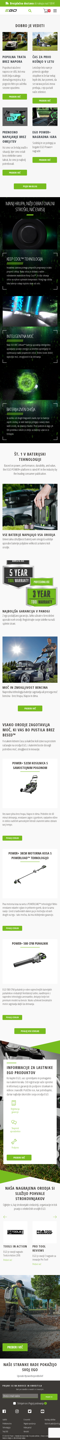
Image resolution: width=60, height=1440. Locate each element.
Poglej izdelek (12, 838)
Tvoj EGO (5, 1431)
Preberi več (14, 96)
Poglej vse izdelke (30, 1031)
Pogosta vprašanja (30, 1423)
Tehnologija (6, 1427)
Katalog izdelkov (50, 1419)
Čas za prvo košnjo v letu (43, 59)
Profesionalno (7, 1423)
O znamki (27, 1419)
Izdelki (4, 1419)
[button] (5, 1217)
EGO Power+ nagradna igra (44, 134)
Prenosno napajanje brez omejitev (14, 137)
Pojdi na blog (30, 186)
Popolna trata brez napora (14, 59)
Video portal (28, 1427)
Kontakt (26, 1431)
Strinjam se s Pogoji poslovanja (30, 1403)
